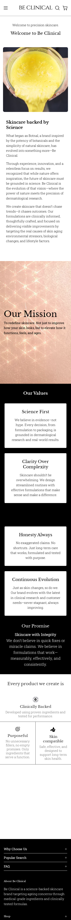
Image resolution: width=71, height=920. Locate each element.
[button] (57, 8)
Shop (7, 916)
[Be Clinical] (35, 8)
